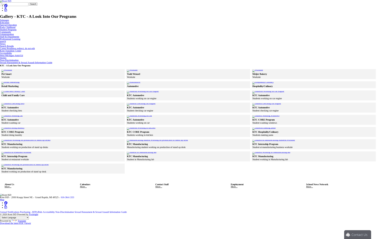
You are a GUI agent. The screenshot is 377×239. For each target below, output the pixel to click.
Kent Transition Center (10, 51)
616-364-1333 (67, 197)
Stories (3, 58)
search (3, 41)
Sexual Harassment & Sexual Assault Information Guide (26, 62)
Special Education (8, 25)
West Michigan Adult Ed (11, 55)
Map (2, 199)
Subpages (4, 20)
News (2, 44)
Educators (4, 22)
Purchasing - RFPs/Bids (31, 212)
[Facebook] (5, 5)
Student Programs (8, 30)
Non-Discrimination (9, 60)
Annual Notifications (9, 212)
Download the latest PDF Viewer (15, 223)
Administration (7, 34)
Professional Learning (10, 39)
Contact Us (359, 235)
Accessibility (6, 53)
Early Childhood (7, 27)
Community (5, 32)
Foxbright (33, 214)
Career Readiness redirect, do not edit (17, 48)
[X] (5, 8)
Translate (22, 221)
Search (33, 4)
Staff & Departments (9, 37)
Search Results (7, 46)
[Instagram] (5, 10)
